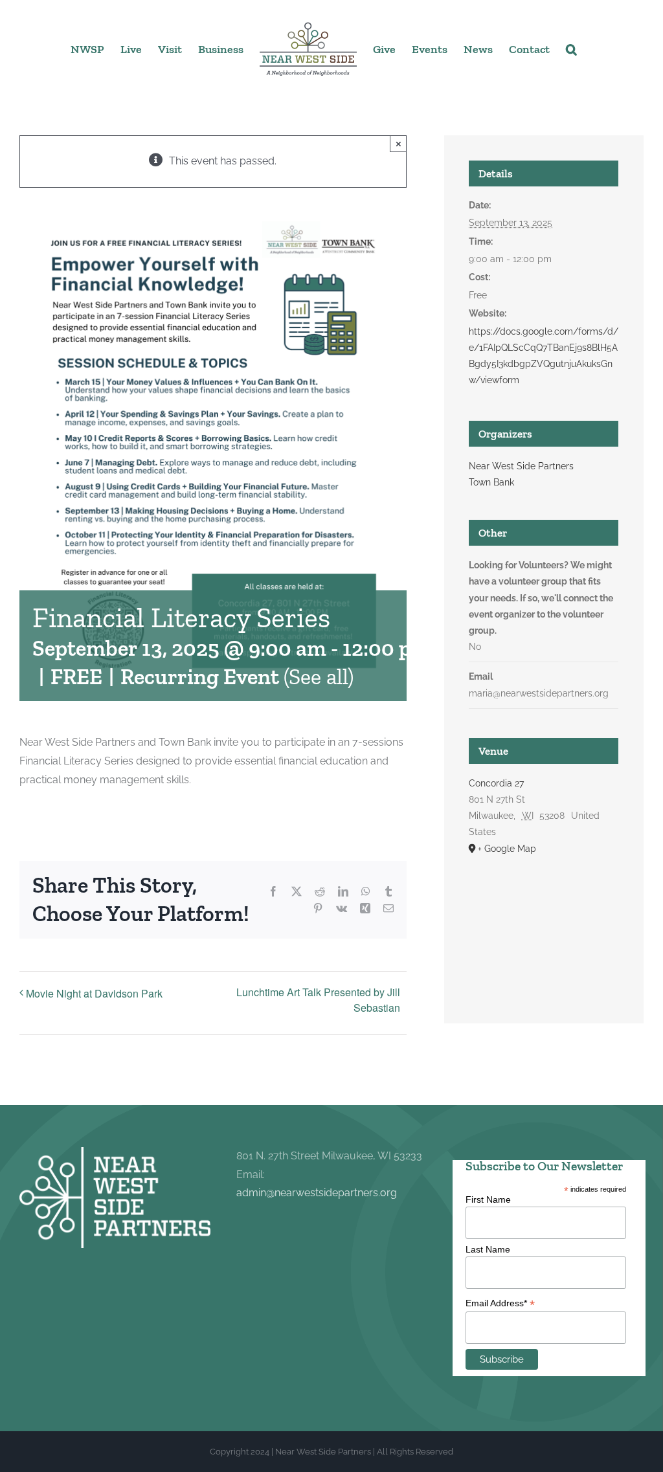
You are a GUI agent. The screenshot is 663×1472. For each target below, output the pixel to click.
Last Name (488, 1249)
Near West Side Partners (521, 466)
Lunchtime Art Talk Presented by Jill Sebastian (318, 1000)
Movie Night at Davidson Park (94, 993)
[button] (571, 48)
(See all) (319, 677)
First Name (488, 1199)
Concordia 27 (496, 783)
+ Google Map (507, 848)
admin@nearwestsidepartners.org (316, 1193)
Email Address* (500, 1303)
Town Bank (491, 482)
